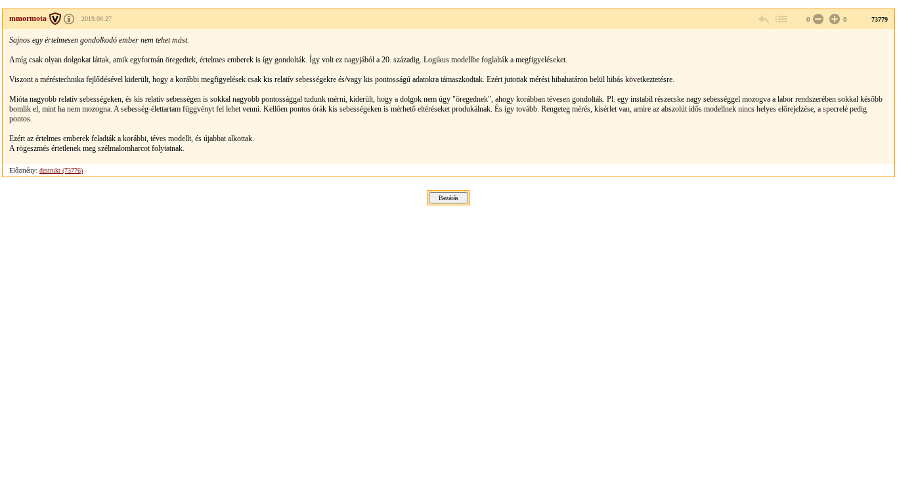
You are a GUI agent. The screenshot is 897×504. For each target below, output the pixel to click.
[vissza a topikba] (780, 19)
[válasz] (764, 19)
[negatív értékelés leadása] (816, 19)
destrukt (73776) (61, 170)
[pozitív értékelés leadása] (833, 19)
